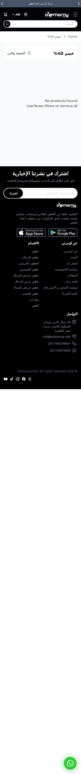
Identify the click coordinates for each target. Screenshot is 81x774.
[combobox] (49, 24)
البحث (74, 257)
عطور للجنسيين (29, 269)
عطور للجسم (30, 293)
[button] (75, 14)
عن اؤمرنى (70, 251)
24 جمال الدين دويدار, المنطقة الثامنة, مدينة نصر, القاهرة (57, 326)
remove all (69, 106)
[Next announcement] (79, 4)
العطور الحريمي (29, 263)
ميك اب (34, 299)
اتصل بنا (72, 263)
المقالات (72, 275)
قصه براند (71, 281)
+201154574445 (59, 343)
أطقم (35, 305)
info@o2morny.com (57, 337)
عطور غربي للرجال (27, 281)
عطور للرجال (30, 257)
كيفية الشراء (70, 293)
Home (73, 36)
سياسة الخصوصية (66, 269)
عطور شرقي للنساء (26, 287)
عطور (35, 251)
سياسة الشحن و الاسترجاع (61, 287)
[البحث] (7, 24)
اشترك (13, 193)
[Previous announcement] (2, 4)
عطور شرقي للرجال (26, 275)
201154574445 (60, 350)
